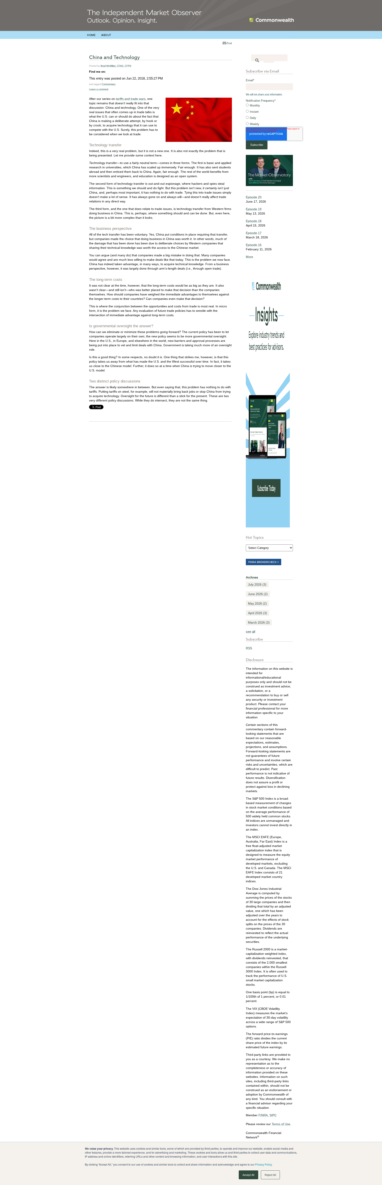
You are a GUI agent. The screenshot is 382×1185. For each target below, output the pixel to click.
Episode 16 (254, 245)
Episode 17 (254, 233)
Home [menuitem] (91, 35)
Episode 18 (254, 221)
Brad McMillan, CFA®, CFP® (116, 66)
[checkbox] (269, 115)
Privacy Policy (263, 1164)
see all (250, 631)
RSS (249, 648)
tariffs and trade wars (130, 99)
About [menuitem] (106, 35)
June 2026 (258, 594)
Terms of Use (281, 1124)
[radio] (269, 106)
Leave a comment (98, 89)
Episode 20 (254, 197)
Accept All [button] (248, 1175)
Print (229, 43)
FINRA (263, 1115)
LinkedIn (109, 71)
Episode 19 (254, 209)
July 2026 (257, 584)
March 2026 (259, 622)
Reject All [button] (270, 1175)
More (249, 257)
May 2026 (257, 603)
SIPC (273, 1115)
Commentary (109, 84)
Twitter (115, 71)
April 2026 (257, 613)
